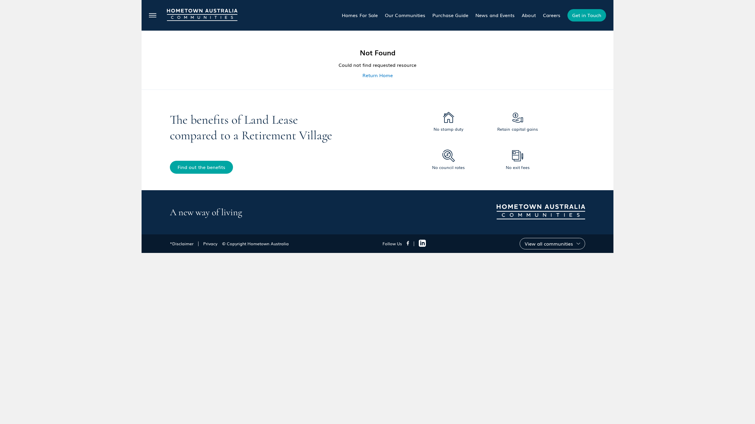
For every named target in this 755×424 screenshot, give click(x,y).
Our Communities (405, 15)
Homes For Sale (360, 15)
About (529, 15)
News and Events (495, 15)
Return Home (377, 75)
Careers (552, 15)
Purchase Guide (450, 15)
